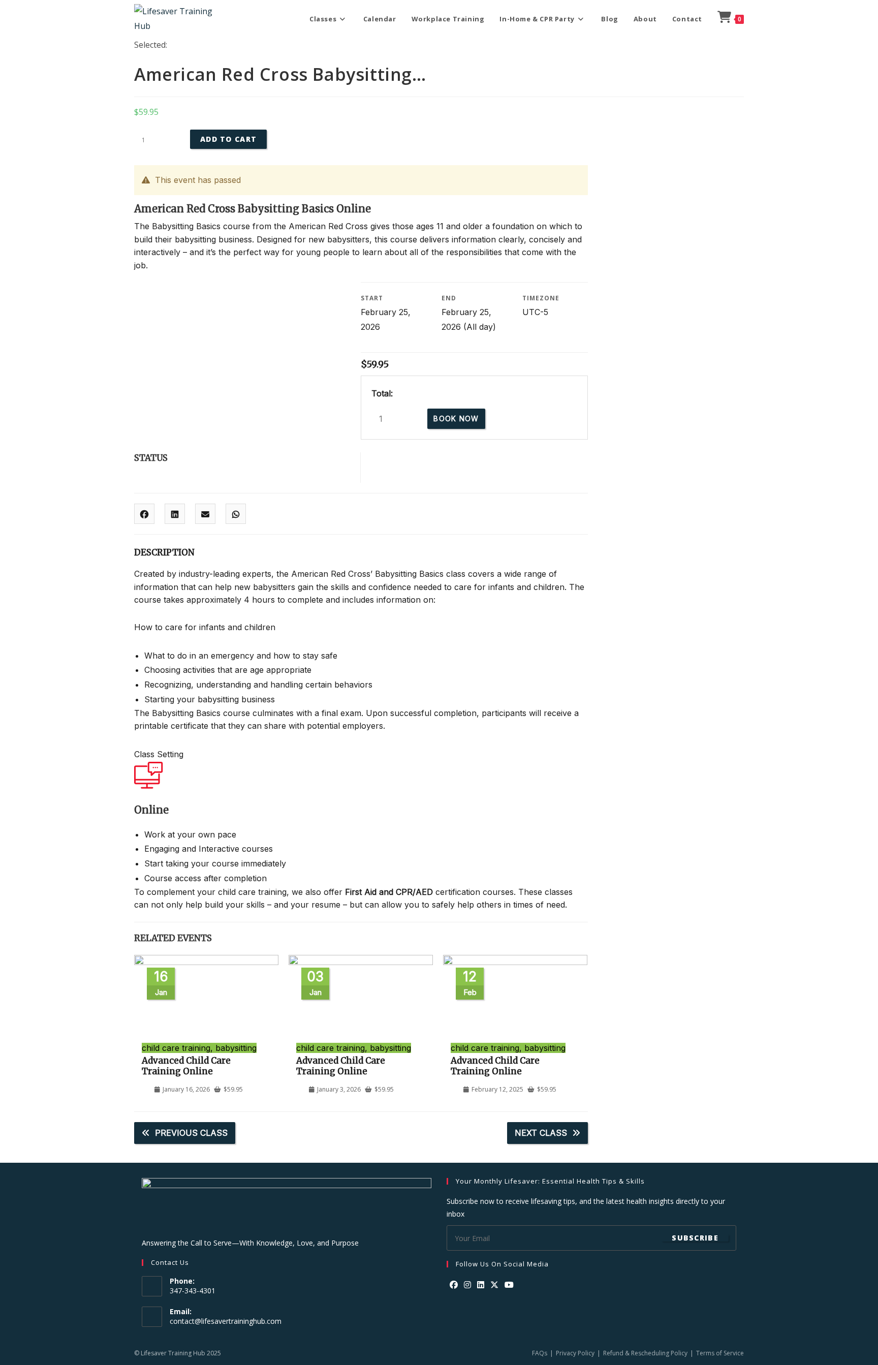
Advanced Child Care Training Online (186, 1065)
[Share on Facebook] (144, 514)
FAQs (539, 1353)
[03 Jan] (361, 962)
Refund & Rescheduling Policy (645, 1353)
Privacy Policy (575, 1353)
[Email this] (205, 514)
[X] (494, 1285)
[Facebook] (454, 1285)
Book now (456, 418)
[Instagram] (467, 1285)
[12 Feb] (515, 962)
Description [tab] (164, 552)
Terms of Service (720, 1353)
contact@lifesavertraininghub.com (225, 1321)
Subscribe (695, 1238)
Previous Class (191, 1133)
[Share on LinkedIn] (174, 514)
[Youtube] (509, 1285)
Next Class (541, 1133)
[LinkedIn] (480, 1285)
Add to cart (228, 139)
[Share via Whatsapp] (235, 514)
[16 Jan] (206, 962)
